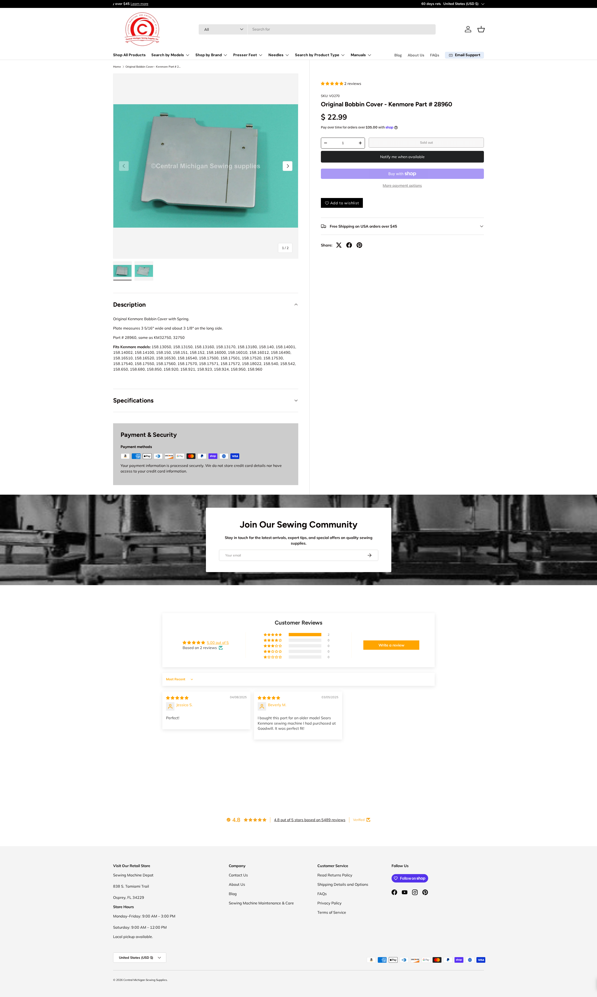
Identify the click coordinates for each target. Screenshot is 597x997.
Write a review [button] (391, 645)
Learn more (159, 4)
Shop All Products (129, 54)
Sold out (426, 142)
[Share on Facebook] (349, 245)
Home (117, 66)
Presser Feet (245, 54)
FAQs (434, 55)
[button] (481, 29)
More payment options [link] (402, 185)
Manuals (358, 54)
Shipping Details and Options (342, 884)
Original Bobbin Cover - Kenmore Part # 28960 (153, 66)
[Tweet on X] (339, 245)
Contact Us (238, 875)
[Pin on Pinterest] (359, 245)
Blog (398, 55)
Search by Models (167, 54)
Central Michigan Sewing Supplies (145, 980)
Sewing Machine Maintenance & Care (261, 903)
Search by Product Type (317, 54)
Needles (276, 54)
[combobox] (317, 29)
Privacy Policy (329, 903)
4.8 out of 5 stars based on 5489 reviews (309, 819)
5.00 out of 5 (218, 642)
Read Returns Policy (334, 875)
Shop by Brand (208, 54)
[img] (177, 697)
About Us (416, 55)
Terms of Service (331, 912)
